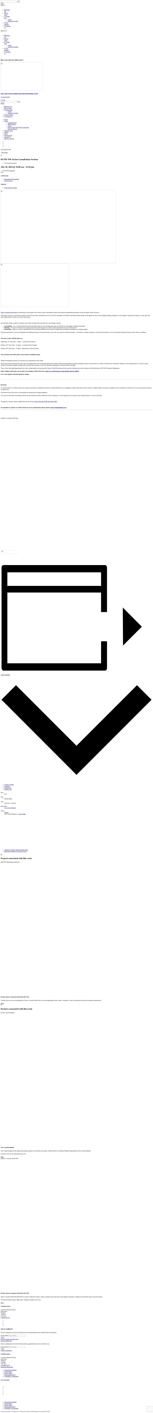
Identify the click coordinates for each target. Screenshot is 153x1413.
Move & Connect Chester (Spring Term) (16, 850)
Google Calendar (9, 784)
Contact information (6, 1350)
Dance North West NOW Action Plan (18, 127)
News (6, 134)
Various (6, 812)
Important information (7, 1367)
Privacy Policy (8, 1373)
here (38, 354)
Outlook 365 (7, 788)
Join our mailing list (6, 1341)
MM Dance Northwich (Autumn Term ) (16, 851)
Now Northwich (12, 129)
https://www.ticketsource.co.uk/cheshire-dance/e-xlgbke (62, 371)
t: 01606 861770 (5, 1317)
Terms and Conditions (10, 1370)
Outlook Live (8, 789)
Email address (4, 1335)
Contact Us (7, 137)
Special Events (8, 181)
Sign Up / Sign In (9, 138)
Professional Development (11, 179)
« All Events (4, 152)
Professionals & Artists (10, 188)
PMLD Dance (12, 124)
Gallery (6, 132)
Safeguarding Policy (10, 1375)
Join (2, 1337)
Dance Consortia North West (9, 312)
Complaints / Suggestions (11, 1376)
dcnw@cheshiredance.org (58, 407)
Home (2, 103)
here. (74, 365)
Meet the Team (8, 130)
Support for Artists (13, 21)
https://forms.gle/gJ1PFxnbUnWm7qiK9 (45, 401)
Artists (9, 19)
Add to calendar (5, 675)
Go (2, 3)
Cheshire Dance (12, 123)
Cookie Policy (8, 1371)
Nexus (9, 126)
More (2, 1003)
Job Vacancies (8, 135)
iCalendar (7, 786)
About (6, 121)
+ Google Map (21, 814)
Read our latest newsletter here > (10, 1339)
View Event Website (10, 808)
